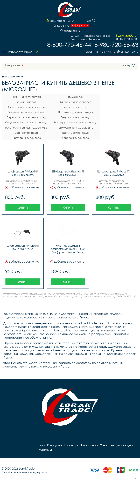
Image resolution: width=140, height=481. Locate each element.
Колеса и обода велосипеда (26, 107)
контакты (131, 51)
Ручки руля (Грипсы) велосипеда (26, 127)
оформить (80, 25)
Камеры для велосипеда (75, 101)
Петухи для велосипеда (75, 117)
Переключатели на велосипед (26, 117)
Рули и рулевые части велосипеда (75, 122)
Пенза (70, 21)
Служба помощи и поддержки (24, 472)
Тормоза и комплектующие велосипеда (75, 128)
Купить (22, 207)
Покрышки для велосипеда (75, 112)
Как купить (107, 51)
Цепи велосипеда (26, 132)
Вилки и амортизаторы (26, 96)
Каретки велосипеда (75, 137)
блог (120, 51)
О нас (104, 445)
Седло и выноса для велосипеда (26, 122)
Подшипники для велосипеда (26, 112)
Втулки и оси (75, 96)
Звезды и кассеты (26, 101)
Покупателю (89, 445)
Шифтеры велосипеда (26, 137)
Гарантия (91, 51)
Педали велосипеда (75, 107)
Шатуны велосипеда (75, 132)
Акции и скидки (122, 445)
